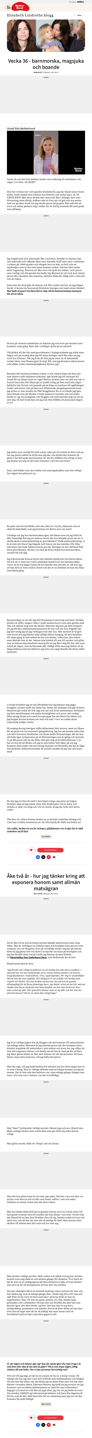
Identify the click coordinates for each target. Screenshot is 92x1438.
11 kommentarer (50, 1418)
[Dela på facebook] (38, 857)
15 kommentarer (50, 850)
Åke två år (38, 894)
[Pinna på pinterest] (49, 857)
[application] (46, 152)
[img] (32, 850)
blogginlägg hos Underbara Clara (28, 957)
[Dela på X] (43, 857)
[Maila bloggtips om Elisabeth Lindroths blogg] (54, 857)
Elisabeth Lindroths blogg (30, 15)
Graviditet (38, 72)
